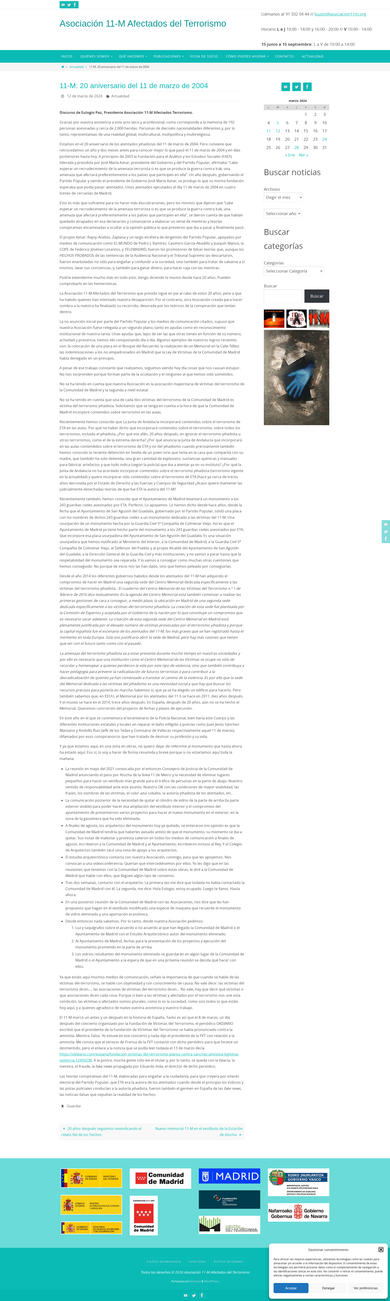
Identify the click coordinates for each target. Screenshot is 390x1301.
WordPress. (211, 1281)
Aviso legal (197, 1261)
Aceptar (291, 1288)
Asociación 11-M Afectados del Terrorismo (143, 23)
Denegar (328, 1288)
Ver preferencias (366, 1288)
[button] (381, 1249)
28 (296, 147)
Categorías (274, 263)
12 (278, 130)
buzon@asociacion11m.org (340, 14)
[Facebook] (75, 4)
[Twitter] (69, 4)
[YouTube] (63, 4)
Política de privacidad (164, 1261)
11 (268, 130)
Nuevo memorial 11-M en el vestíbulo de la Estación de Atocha (199, 1131)
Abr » (303, 155)
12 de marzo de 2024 (84, 96)
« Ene (290, 155)
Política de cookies (229, 1261)
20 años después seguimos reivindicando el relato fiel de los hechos (101, 1131)
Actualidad (77, 67)
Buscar (270, 286)
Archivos (272, 189)
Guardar (74, 1106)
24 (324, 139)
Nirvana (195, 1281)
